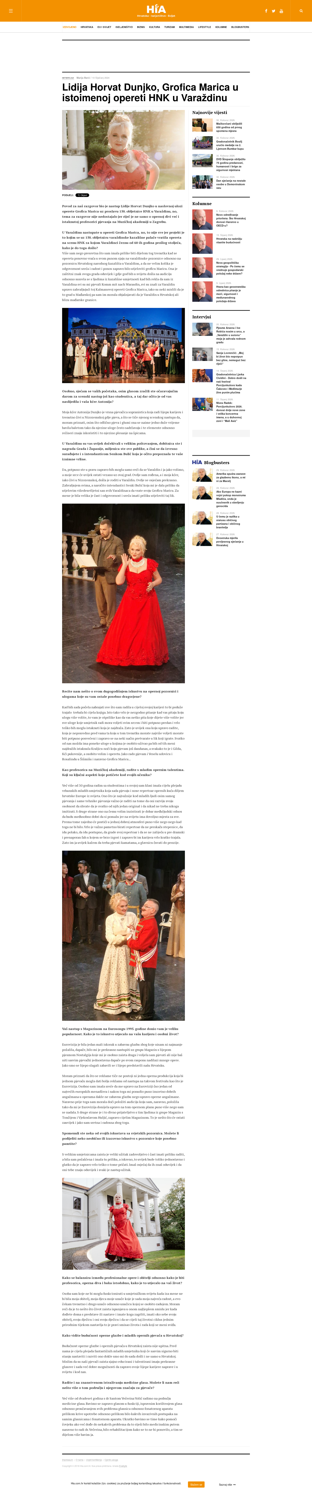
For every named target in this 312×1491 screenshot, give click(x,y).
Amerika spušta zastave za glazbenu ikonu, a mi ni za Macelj (231, 477)
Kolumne (221, 27)
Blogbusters (240, 27)
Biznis (141, 27)
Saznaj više (225, 1484)
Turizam (169, 27)
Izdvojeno (69, 27)
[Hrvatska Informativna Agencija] (156, 11)
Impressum (67, 1459)
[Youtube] (281, 11)
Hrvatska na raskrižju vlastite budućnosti (229, 240)
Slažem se (196, 1484)
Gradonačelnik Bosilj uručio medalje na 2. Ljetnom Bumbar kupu (230, 145)
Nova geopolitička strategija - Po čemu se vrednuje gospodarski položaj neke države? (230, 268)
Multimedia (186, 27)
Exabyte (123, 1465)
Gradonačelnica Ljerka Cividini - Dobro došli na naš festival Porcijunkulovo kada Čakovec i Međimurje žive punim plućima (231, 383)
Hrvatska (87, 27)
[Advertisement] (156, 56)
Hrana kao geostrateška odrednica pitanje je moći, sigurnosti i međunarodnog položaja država (231, 294)
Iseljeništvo (124, 27)
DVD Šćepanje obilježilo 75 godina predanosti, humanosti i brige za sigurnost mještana (231, 164)
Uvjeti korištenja (94, 1459)
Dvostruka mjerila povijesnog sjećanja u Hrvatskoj (230, 541)
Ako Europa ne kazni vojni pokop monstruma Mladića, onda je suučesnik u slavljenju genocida (231, 499)
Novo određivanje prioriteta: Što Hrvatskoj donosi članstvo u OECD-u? (231, 220)
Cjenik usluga (111, 1459)
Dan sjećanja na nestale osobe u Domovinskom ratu (231, 184)
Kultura (154, 27)
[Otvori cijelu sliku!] (123, 150)
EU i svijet (104, 27)
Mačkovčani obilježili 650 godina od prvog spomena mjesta (229, 127)
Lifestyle (204, 27)
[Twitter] (273, 11)
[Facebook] (266, 11)
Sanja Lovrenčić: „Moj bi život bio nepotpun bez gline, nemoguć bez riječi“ (231, 358)
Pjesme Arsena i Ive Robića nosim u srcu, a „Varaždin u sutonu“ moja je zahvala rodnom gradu (231, 335)
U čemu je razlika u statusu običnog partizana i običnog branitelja (228, 522)
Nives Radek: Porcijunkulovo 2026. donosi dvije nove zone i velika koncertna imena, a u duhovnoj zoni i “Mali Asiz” (230, 412)
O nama (79, 1459)
